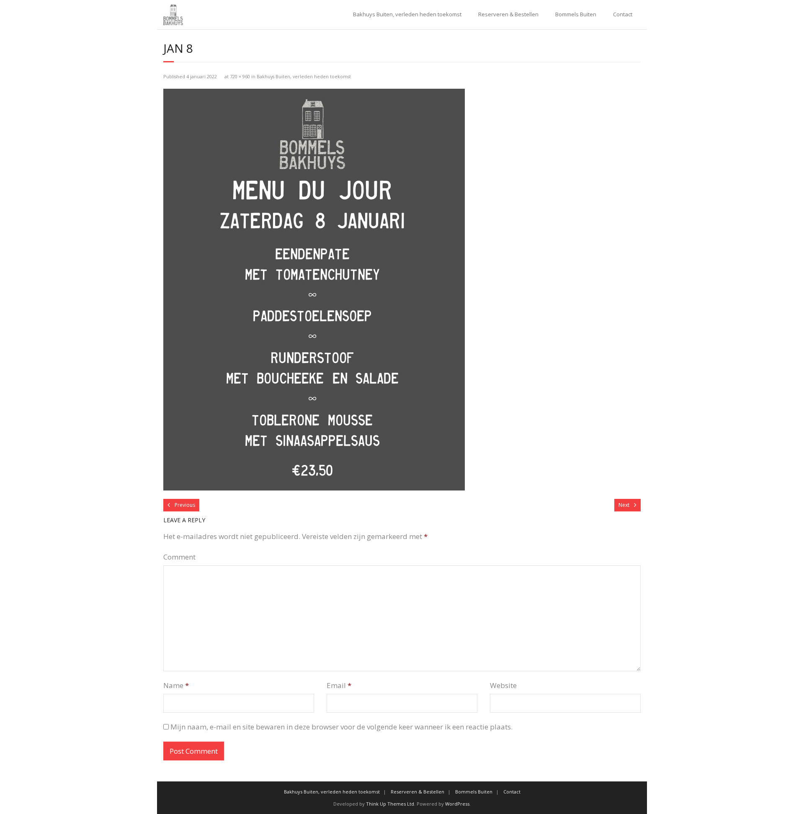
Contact (622, 14)
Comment (179, 557)
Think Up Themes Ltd (390, 804)
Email (339, 685)
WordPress (457, 804)
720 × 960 (240, 76)
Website (503, 685)
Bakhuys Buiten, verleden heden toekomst (407, 14)
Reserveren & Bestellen (508, 14)
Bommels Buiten (575, 14)
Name (176, 685)
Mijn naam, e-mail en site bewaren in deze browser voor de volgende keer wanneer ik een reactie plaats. (341, 727)
